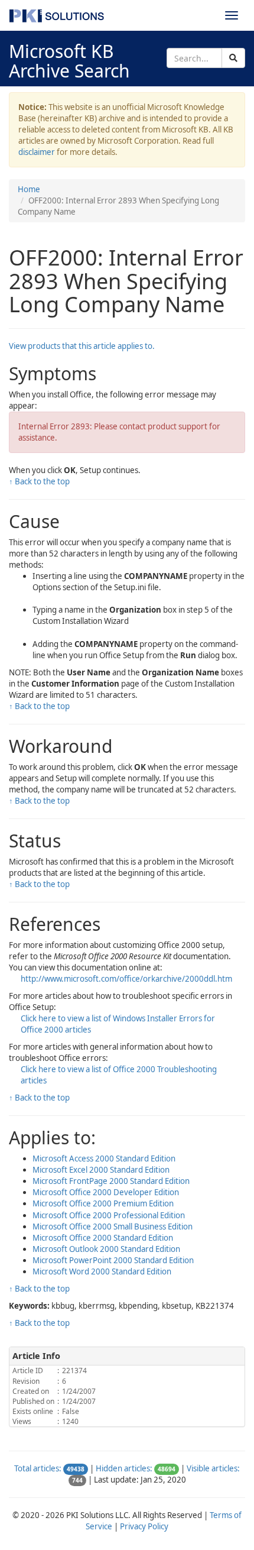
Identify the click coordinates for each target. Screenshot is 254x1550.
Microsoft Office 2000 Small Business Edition (112, 1226)
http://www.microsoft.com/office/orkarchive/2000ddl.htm (126, 978)
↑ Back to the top (39, 481)
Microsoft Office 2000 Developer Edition (105, 1192)
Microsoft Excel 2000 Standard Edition (101, 1169)
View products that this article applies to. (82, 346)
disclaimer (36, 152)
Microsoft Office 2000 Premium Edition (103, 1203)
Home (29, 189)
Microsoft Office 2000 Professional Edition (108, 1215)
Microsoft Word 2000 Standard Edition (101, 1271)
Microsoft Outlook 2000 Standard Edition (106, 1249)
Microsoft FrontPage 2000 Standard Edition (111, 1181)
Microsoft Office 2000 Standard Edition (102, 1237)
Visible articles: (213, 1468)
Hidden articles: (124, 1468)
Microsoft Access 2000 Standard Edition (103, 1158)
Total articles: (37, 1468)
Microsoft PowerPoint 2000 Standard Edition (113, 1260)
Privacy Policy (144, 1526)
